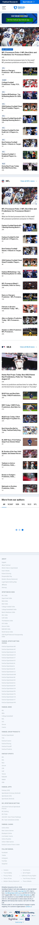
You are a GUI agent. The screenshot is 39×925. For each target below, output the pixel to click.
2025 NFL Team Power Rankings (11, 817)
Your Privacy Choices (29, 878)
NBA (17, 504)
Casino (4, 727)
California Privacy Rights (29, 875)
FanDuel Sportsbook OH (9, 688)
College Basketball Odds (9, 609)
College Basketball (7, 716)
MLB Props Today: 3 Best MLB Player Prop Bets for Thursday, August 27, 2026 (11, 418)
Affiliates (4, 585)
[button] (19, 20)
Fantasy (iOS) (6, 790)
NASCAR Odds (6, 629)
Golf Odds (5, 618)
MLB (29, 504)
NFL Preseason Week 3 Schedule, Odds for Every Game (11, 285)
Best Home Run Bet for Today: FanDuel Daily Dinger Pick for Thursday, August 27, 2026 (12, 431)
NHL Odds (5, 615)
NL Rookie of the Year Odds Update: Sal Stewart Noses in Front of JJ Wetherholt (11, 453)
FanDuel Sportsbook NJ (8, 683)
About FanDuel (6, 565)
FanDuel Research (10, 2)
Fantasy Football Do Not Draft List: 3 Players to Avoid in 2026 (10, 132)
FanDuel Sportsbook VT (8, 699)
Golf (3, 771)
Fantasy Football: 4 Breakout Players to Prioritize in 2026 (9, 156)
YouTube (4, 861)
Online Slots (5, 828)
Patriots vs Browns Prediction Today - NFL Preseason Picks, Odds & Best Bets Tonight (11, 309)
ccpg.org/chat (22, 891)
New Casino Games (8, 830)
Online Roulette (6, 839)
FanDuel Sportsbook (8, 735)
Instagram (5, 858)
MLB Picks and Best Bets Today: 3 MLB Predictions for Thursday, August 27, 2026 (11, 396)
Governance (26, 870)
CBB (3, 782)
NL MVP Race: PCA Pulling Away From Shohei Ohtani (11, 441)
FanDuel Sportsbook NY (8, 685)
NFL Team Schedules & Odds (10, 820)
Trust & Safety (8, 873)
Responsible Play (7, 576)
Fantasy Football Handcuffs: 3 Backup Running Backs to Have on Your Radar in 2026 (12, 120)
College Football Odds (8, 606)
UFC (3, 721)
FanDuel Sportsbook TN (8, 694)
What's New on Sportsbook (10, 568)
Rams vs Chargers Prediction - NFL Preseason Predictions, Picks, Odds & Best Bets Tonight (12, 73)
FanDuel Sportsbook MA (9, 674)
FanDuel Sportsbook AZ (9, 649)
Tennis (4, 774)
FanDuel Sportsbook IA (8, 663)
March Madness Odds (8, 612)
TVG (3, 738)
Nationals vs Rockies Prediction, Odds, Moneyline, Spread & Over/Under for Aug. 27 (10, 489)
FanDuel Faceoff (6, 746)
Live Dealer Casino (7, 836)
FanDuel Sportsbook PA (8, 691)
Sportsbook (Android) (8, 798)
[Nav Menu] (4, 8)
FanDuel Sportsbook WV (9, 702)
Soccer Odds (6, 626)
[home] (19, 7)
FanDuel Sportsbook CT (8, 658)
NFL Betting (5, 811)
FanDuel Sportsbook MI (8, 677)
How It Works (6, 571)
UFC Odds (5, 623)
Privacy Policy (8, 875)
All (4, 504)
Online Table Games (8, 842)
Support (4, 562)
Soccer (4, 724)
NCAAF (10, 504)
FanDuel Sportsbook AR (9, 646)
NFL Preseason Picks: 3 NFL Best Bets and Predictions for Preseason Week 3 (19, 53)
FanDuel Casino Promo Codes (11, 844)
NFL (35, 504)
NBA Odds (5, 601)
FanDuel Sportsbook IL (8, 666)
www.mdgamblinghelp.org (24, 895)
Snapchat (4, 864)
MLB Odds (5, 604)
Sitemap (4, 587)
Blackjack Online (7, 833)
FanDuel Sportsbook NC (9, 680)
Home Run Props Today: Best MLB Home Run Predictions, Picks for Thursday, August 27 (10, 169)
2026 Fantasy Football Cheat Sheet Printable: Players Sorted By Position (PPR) (12, 108)
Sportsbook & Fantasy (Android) (11, 793)
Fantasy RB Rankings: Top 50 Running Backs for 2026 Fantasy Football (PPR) (11, 96)
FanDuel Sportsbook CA (9, 652)
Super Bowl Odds (7, 598)
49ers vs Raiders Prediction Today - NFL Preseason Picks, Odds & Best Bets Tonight (12, 321)
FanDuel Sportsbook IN (8, 669)
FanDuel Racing (6, 743)
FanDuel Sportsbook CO (9, 655)
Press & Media (27, 881)
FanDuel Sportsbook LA (8, 671)
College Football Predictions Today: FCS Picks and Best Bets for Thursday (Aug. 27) (10, 85)
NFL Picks (4, 814)
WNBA (4, 779)
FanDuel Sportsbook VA (9, 697)
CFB (3, 768)
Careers (6, 870)
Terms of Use (8, 878)
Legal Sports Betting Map (9, 582)
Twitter (4, 855)
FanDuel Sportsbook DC (9, 660)
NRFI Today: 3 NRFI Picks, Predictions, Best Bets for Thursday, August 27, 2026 (11, 407)
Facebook (4, 852)
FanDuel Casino (6, 741)
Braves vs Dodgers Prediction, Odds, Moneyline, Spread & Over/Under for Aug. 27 (10, 477)
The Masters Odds (7, 620)
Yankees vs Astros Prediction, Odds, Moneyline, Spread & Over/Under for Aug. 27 (10, 466)
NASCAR (4, 777)
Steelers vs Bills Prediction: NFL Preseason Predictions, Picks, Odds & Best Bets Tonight (12, 332)
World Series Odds (7, 632)
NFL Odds (4, 595)
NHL (23, 504)
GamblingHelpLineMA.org (12, 893)
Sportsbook (27, 2)
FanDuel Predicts (7, 749)
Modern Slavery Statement (10, 579)
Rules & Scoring (6, 573)
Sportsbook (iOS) (7, 796)
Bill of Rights (26, 873)
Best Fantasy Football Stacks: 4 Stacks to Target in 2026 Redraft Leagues (11, 144)
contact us (28, 906)
